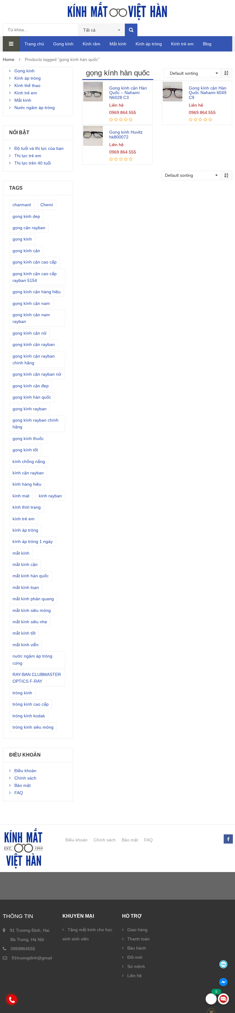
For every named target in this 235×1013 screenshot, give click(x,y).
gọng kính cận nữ (30, 333)
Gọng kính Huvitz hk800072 (126, 134)
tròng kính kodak (29, 715)
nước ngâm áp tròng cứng (32, 659)
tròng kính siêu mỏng (33, 727)
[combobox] (102, 30)
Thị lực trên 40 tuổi (32, 163)
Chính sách (25, 778)
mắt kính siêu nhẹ (30, 621)
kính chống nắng (29, 461)
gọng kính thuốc (28, 438)
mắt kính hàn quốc (31, 575)
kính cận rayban (28, 472)
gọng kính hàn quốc (32, 397)
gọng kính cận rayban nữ (37, 374)
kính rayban (50, 495)
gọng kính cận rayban (34, 344)
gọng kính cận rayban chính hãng (34, 359)
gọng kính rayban (30, 408)
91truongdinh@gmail (32, 957)
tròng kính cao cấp (31, 704)
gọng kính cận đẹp (31, 385)
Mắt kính (118, 43)
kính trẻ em (24, 518)
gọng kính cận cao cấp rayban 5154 (35, 277)
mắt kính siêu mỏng (32, 610)
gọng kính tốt (25, 449)
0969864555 (23, 948)
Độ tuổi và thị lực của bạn (39, 148)
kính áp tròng (25, 530)
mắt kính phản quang (33, 598)
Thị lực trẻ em (27, 155)
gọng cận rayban (29, 227)
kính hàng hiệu (27, 484)
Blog (207, 43)
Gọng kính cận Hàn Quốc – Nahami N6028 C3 (128, 92)
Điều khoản (25, 770)
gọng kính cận (26, 250)
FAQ (18, 792)
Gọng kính (63, 43)
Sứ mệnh (136, 966)
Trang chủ (34, 43)
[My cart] (211, 999)
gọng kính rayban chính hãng (35, 423)
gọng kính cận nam (31, 303)
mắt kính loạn (26, 587)
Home (8, 59)
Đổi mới (134, 957)
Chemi (46, 204)
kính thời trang (27, 507)
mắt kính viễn (26, 644)
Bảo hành (136, 948)
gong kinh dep (26, 216)
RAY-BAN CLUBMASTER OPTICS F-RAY (37, 678)
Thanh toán (138, 938)
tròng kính (22, 692)
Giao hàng (137, 929)
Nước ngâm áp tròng (34, 107)
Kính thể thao (27, 85)
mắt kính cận (25, 564)
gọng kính (22, 239)
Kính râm (91, 43)
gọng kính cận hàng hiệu (37, 291)
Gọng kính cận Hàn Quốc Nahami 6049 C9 (207, 92)
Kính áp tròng (149, 43)
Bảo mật (22, 785)
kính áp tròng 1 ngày (33, 541)
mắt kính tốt (24, 633)
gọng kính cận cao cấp (35, 262)
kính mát (21, 495)
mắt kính (21, 553)
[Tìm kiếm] (131, 30)
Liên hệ (134, 975)
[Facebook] (228, 839)
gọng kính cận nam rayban (31, 318)
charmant (22, 204)
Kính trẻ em (182, 43)
